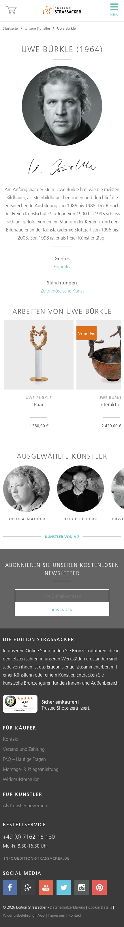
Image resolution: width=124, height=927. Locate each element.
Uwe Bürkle (66, 28)
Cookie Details (100, 907)
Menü (114, 14)
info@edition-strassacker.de (36, 858)
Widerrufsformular (21, 779)
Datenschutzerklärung (67, 907)
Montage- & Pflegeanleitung (31, 769)
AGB (41, 915)
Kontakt (10, 739)
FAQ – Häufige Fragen (24, 759)
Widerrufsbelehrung (18, 915)
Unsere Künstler (37, 28)
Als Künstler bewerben (25, 805)
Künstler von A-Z (62, 536)
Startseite (10, 28)
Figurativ (62, 266)
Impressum (56, 915)
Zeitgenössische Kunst (62, 291)
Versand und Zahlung (24, 749)
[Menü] (34, 698)
